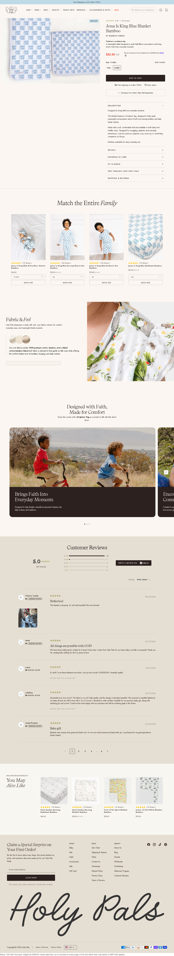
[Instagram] (154, 844)
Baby (109, 68)
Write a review (133, 563)
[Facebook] (148, 844)
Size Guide (160, 62)
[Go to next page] (108, 751)
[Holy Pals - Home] (11, 10)
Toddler (117, 68)
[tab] (84, 524)
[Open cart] (166, 10)
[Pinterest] (165, 844)
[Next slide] (166, 472)
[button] (143, 10)
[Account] (161, 10)
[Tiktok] (159, 844)
